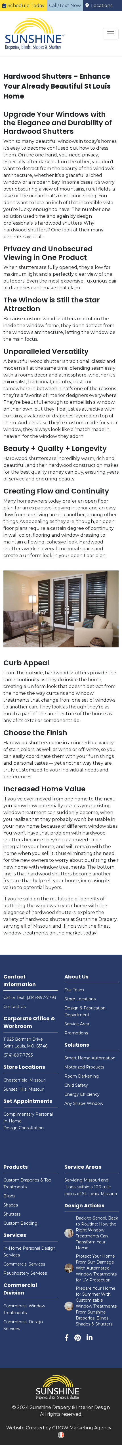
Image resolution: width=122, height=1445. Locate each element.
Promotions (76, 1033)
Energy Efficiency (82, 1094)
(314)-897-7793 (18, 1055)
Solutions (76, 1044)
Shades (10, 1205)
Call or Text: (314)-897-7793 (29, 997)
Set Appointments (27, 1101)
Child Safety (76, 1085)
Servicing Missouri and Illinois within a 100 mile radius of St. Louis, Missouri (90, 1187)
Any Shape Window (83, 1103)
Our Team (74, 989)
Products (15, 1166)
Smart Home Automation (89, 1058)
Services (14, 1235)
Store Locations (24, 1066)
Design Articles (84, 1205)
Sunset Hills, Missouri (24, 1089)
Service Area (76, 1023)
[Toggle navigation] (111, 33)
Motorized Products (84, 1067)
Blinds (9, 1196)
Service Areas (82, 1166)
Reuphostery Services (25, 1273)
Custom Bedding (20, 1223)
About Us (76, 976)
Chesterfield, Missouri (24, 1080)
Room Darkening (81, 1076)
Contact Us (14, 1006)
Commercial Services (24, 1264)
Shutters (11, 1214)
